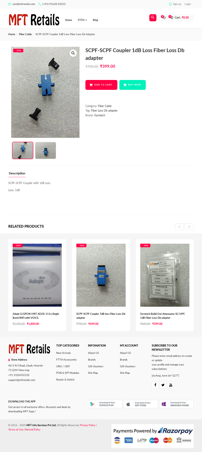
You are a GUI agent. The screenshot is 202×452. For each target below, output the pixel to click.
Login (188, 4)
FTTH (81, 20)
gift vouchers (95, 366)
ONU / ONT (63, 366)
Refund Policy (32, 430)
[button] (181, 18)
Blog (95, 20)
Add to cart (103, 85)
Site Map (93, 373)
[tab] (17, 174)
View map (23, 370)
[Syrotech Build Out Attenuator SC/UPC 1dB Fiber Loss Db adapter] (164, 247)
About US (93, 353)
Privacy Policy (87, 425)
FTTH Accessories (66, 360)
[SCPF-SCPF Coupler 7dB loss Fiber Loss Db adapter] (100, 247)
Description (17, 173)
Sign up (177, 4)
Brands (92, 360)
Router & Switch (65, 380)
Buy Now (134, 85)
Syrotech (99, 115)
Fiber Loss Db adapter (104, 110)
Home (68, 20)
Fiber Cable (25, 34)
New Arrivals (63, 353)
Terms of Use (15, 430)
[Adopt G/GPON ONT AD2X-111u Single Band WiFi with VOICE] (37, 247)
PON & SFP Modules (67, 373)
